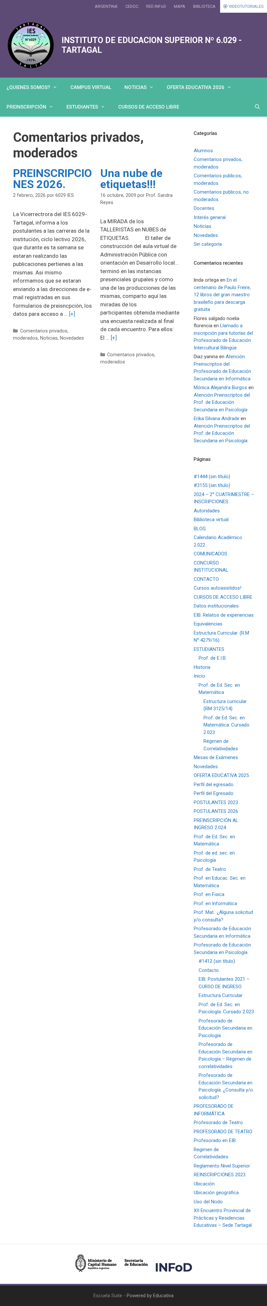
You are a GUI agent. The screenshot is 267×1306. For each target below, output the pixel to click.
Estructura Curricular (221, 995)
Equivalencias (208, 624)
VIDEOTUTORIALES (246, 6)
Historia (202, 667)
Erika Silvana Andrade (216, 418)
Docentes (204, 208)
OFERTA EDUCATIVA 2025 (221, 775)
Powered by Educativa (150, 1296)
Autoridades (207, 511)
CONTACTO (206, 579)
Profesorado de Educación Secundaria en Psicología (225, 1028)
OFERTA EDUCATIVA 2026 (195, 87)
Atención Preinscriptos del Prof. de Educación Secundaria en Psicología (222, 402)
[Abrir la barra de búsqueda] (257, 107)
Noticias (49, 338)
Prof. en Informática (215, 903)
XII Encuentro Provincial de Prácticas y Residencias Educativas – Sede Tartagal (223, 1218)
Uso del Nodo (208, 1202)
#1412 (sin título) (217, 961)
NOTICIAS (135, 87)
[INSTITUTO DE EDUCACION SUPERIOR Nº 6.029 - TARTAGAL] (31, 45)
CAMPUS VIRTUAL (90, 87)
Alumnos (203, 151)
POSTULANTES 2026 (216, 811)
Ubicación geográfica (216, 1193)
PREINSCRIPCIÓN (26, 107)
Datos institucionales (216, 606)
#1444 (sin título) (212, 476)
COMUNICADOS (210, 554)
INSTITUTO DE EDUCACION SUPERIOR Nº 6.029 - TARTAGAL (152, 45)
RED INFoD (156, 6)
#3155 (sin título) (212, 485)
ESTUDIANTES (82, 107)
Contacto (209, 970)
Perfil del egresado (213, 784)
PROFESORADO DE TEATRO (223, 1132)
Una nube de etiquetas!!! (131, 179)
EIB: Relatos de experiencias (224, 615)
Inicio (199, 676)
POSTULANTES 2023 (216, 802)
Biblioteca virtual (211, 519)
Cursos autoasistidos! (217, 588)
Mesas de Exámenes (216, 757)
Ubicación (204, 1184)
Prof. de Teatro (210, 869)
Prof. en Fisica (209, 894)
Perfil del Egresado (213, 793)
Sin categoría (208, 244)
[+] (72, 314)
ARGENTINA (106, 6)
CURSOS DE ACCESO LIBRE (148, 107)
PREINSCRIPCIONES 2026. (52, 179)
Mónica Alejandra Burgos (220, 387)
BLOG (200, 529)
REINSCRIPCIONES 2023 (220, 1175)
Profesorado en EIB (215, 1140)
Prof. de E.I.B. (213, 658)
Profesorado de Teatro (218, 1122)
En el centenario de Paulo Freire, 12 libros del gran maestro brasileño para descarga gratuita (222, 294)
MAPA (179, 6)
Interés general (210, 217)
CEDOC (131, 6)
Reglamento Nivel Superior (222, 1166)
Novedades (72, 338)
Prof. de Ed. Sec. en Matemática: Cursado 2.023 (226, 725)
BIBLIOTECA (204, 6)
